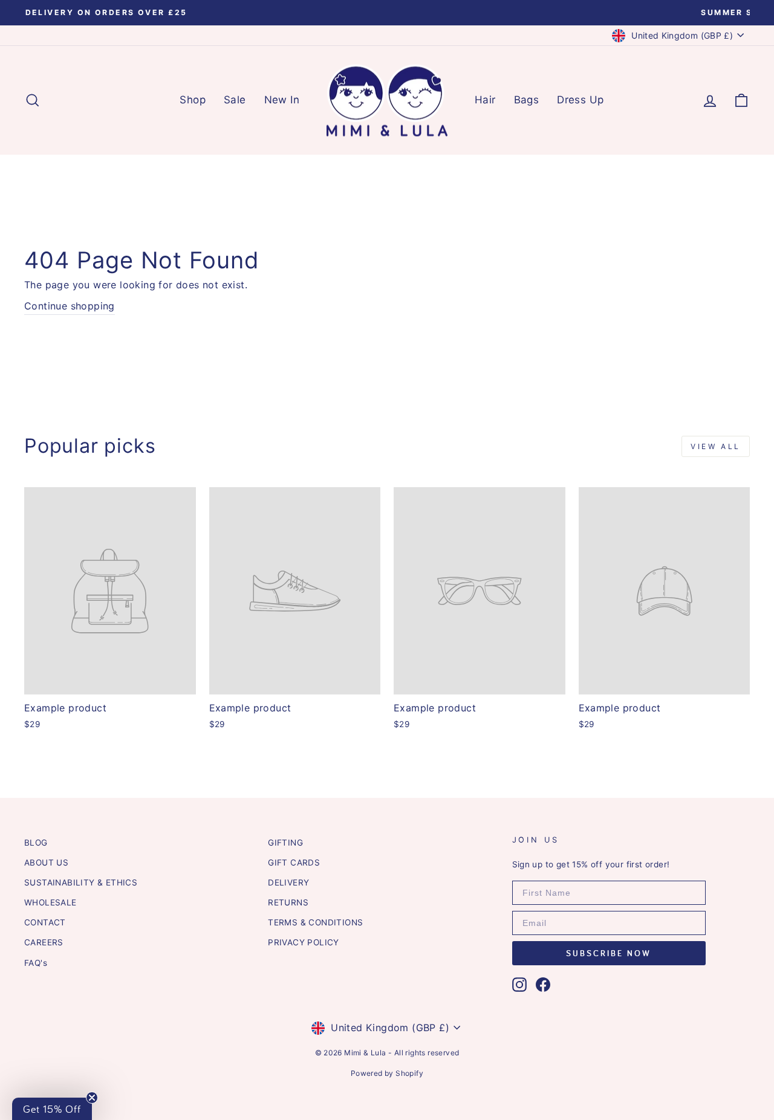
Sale (235, 100)
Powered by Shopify (387, 1073)
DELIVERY (288, 882)
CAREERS (43, 942)
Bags (526, 100)
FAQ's (35, 963)
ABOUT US (46, 862)
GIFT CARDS (294, 862)
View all (716, 446)
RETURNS (288, 902)
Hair (485, 100)
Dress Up (580, 100)
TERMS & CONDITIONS (315, 922)
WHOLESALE (50, 902)
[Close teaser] (92, 1098)
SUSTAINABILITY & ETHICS (80, 882)
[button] (52, 1109)
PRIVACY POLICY (303, 942)
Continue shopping (69, 306)
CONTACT (45, 922)
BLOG (36, 842)
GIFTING (285, 842)
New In (281, 100)
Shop (193, 100)
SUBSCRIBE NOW (608, 953)
